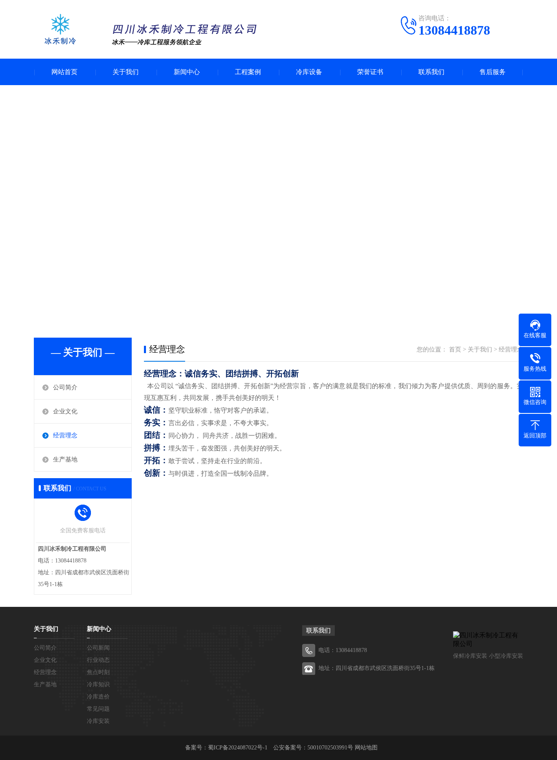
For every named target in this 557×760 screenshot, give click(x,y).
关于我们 (126, 71)
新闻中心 (187, 71)
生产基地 (65, 459)
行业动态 (98, 660)
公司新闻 (98, 648)
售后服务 (493, 71)
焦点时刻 (98, 672)
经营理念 (65, 435)
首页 (455, 349)
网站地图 (366, 748)
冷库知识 (98, 684)
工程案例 (248, 71)
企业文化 (65, 411)
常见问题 (98, 709)
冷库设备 (309, 71)
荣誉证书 (370, 71)
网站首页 (64, 71)
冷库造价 (98, 697)
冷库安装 (98, 721)
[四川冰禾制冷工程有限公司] (148, 30)
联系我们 (431, 71)
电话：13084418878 (342, 650)
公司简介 (65, 387)
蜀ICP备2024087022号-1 (237, 748)
